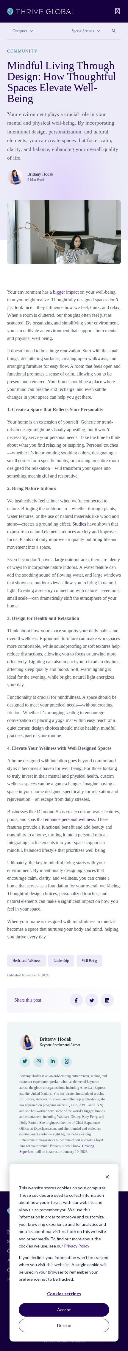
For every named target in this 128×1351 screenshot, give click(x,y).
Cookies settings (64, 1293)
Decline (64, 1325)
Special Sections (83, 31)
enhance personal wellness (70, 819)
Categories (20, 31)
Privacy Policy (76, 1245)
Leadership (61, 961)
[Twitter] (91, 1000)
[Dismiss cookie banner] (107, 1176)
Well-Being (89, 961)
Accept (64, 1309)
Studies (79, 523)
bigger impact (66, 292)
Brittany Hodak (40, 174)
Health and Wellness (26, 961)
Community (22, 51)
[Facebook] (76, 1000)
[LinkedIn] (107, 1000)
